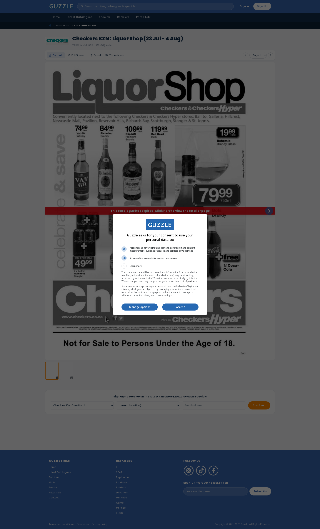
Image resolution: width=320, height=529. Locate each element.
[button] (160, 266)
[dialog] (160, 264)
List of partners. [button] (189, 281)
